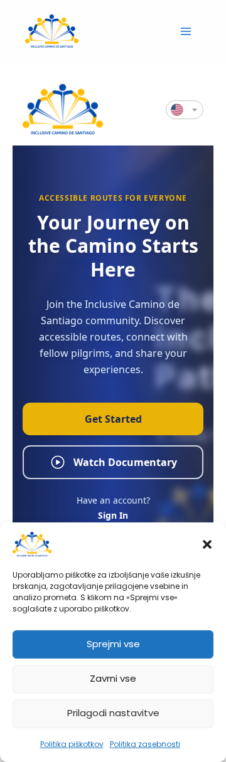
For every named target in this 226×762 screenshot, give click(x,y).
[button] (207, 544)
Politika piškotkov (72, 744)
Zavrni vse (113, 678)
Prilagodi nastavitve (113, 712)
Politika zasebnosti (145, 744)
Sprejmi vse (113, 643)
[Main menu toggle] (186, 31)
